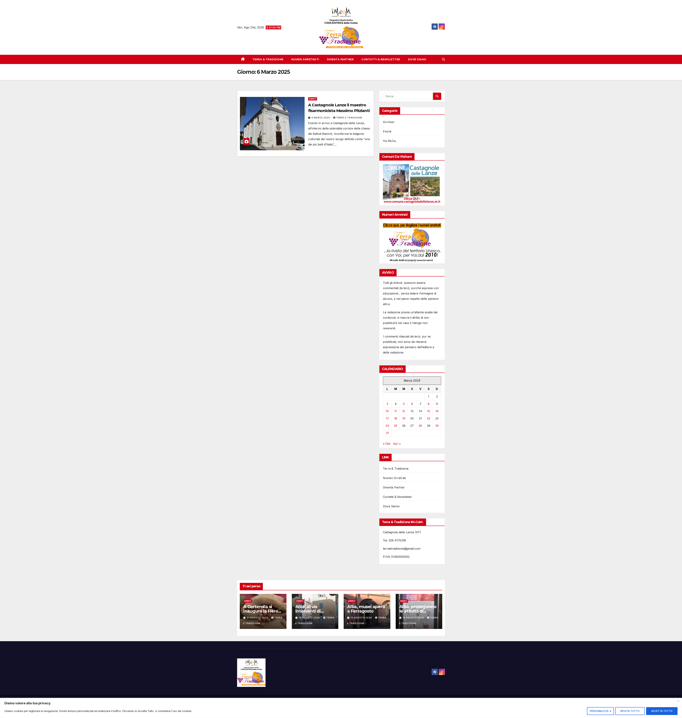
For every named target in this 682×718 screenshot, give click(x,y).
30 (437, 425)
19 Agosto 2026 (310, 617)
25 (395, 425)
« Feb (386, 443)
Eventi (312, 99)
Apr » (397, 443)
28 (420, 425)
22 (428, 418)
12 (403, 411)
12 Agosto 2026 (414, 617)
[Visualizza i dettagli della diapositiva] (412, 184)
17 (387, 418)
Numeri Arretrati (305, 59)
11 (395, 411)
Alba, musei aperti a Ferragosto (366, 609)
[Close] (678, 701)
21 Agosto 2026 (258, 617)
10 (387, 411)
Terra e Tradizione (349, 117)
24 (387, 425)
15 (428, 411)
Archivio (388, 122)
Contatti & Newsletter (380, 59)
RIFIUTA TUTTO (630, 710)
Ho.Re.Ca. (389, 141)
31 (387, 433)
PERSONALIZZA (599, 710)
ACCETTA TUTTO (661, 710)
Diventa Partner (340, 59)
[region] (341, 708)
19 (403, 418)
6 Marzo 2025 (321, 117)
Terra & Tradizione (268, 59)
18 (395, 418)
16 (437, 411)
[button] (443, 59)
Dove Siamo (417, 59)
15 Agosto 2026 (362, 617)
